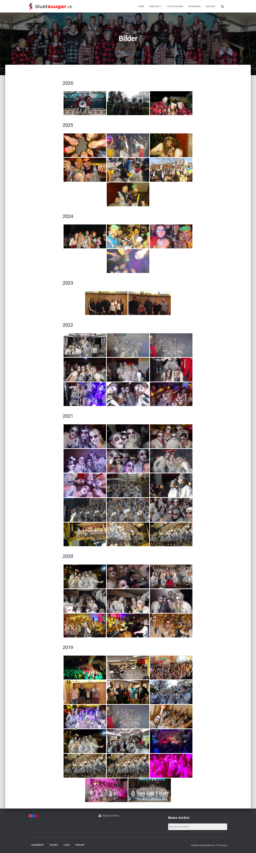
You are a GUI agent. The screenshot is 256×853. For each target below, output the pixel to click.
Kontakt (210, 6)
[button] (160, 6)
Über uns (154, 6)
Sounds (53, 845)
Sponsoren (194, 6)
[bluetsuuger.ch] (50, 6)
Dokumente (37, 845)
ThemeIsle (221, 845)
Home (141, 6)
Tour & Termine (175, 6)
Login (67, 845)
